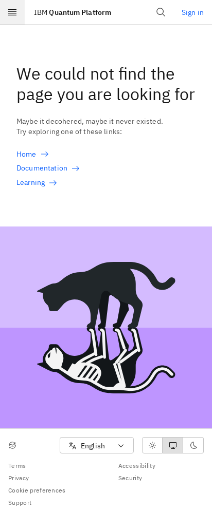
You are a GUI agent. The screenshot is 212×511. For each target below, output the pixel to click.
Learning (30, 182)
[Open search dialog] (161, 12)
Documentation (41, 168)
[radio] (152, 445)
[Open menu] (12, 12)
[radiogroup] (173, 445)
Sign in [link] (193, 12)
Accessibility (136, 465)
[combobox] (96, 445)
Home (26, 154)
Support (19, 502)
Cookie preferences (37, 490)
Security (130, 478)
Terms (17, 465)
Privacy (18, 478)
